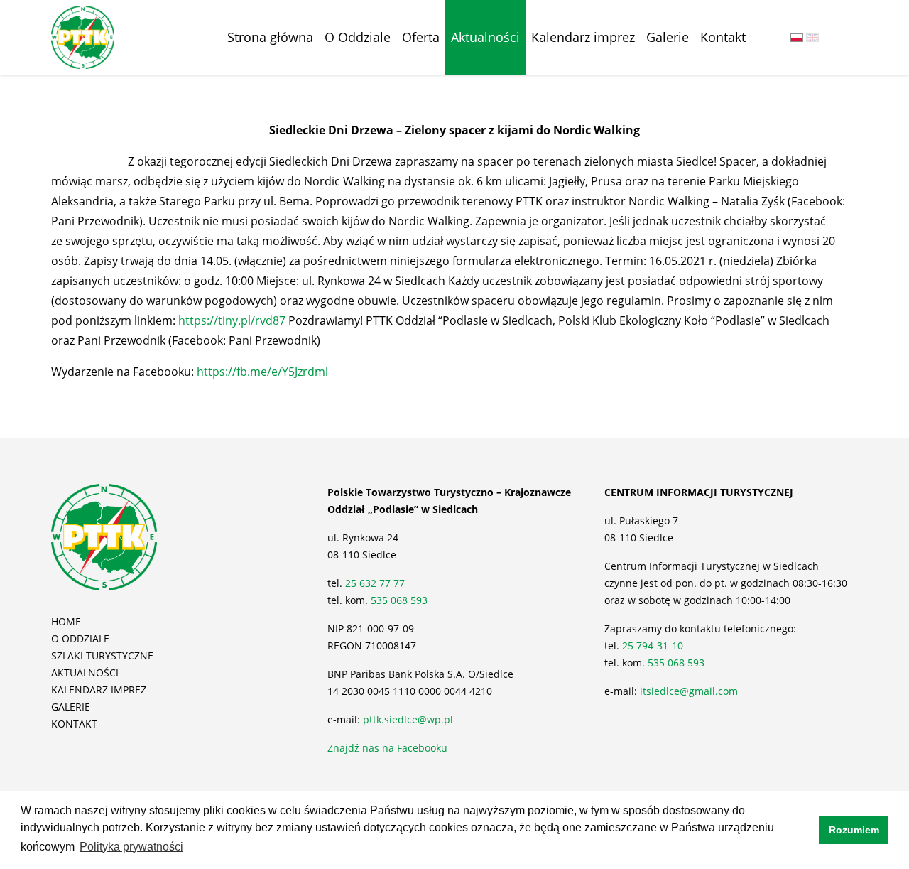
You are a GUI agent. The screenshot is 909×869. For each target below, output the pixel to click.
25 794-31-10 (652, 645)
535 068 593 (399, 600)
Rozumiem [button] (854, 830)
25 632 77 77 (376, 583)
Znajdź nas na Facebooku (387, 748)
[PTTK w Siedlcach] (82, 36)
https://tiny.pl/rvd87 (231, 320)
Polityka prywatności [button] (131, 847)
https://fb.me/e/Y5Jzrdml (262, 371)
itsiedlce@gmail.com (689, 691)
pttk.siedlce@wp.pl (408, 719)
